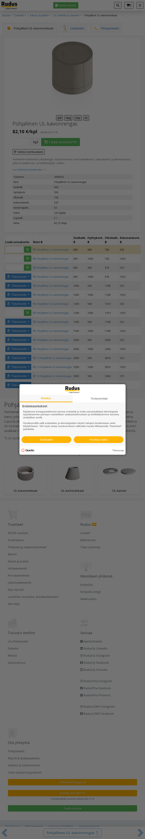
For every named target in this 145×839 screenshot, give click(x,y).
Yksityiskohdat (99, 398)
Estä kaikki (46, 439)
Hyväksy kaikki (99, 439)
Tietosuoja (118, 450)
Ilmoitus (46, 398)
